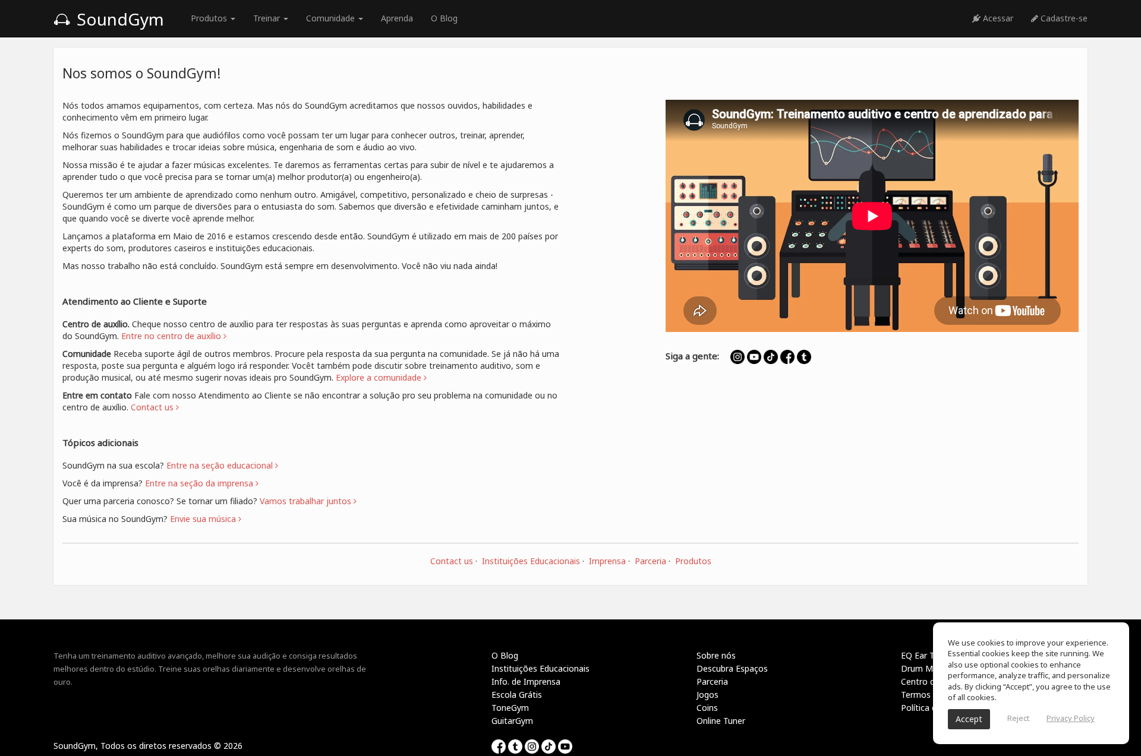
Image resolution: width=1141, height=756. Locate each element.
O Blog (444, 18)
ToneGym (510, 707)
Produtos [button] (210, 18)
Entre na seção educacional (220, 465)
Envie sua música (204, 518)
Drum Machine (929, 668)
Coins (707, 707)
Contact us (451, 561)
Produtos (693, 561)
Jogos (707, 694)
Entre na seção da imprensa (200, 483)
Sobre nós (716, 655)
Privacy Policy (1071, 718)
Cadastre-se (1063, 18)
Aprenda (397, 18)
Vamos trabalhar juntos (307, 501)
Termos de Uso (930, 694)
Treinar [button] (267, 18)
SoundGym (118, 19)
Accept (969, 719)
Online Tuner (720, 720)
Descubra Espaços (732, 668)
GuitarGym (512, 720)
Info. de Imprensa (525, 681)
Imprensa (607, 561)
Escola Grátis (516, 694)
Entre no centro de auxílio (172, 335)
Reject (1018, 718)
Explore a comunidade (380, 377)
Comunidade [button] (331, 18)
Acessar (997, 18)
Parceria (650, 561)
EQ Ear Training (930, 655)
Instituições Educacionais (531, 561)
